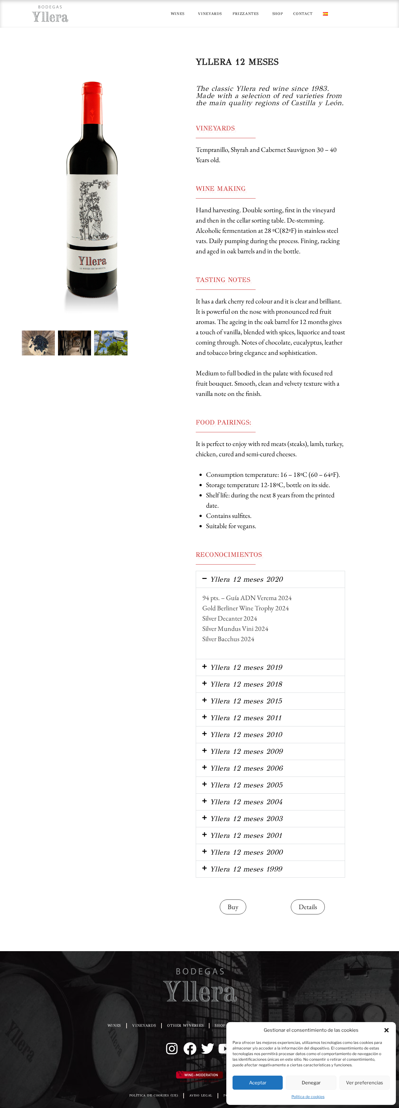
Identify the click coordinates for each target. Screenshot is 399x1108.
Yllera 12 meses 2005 (246, 785)
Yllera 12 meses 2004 (246, 801)
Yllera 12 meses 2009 (246, 751)
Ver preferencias (364, 1083)
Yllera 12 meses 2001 (246, 835)
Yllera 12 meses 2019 (246, 667)
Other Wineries (185, 1025)
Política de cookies (307, 1096)
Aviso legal (200, 1095)
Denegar (311, 1083)
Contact (302, 14)
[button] (386, 1030)
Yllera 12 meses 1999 (246, 869)
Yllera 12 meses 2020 (246, 579)
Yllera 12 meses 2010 (246, 734)
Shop (277, 14)
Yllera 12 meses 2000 (246, 852)
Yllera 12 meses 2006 (246, 768)
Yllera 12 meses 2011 (245, 717)
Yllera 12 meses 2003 (246, 818)
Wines (178, 14)
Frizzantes (246, 14)
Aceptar (258, 1083)
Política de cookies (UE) (153, 1095)
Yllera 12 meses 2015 (246, 701)
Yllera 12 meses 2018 (246, 684)
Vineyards (210, 14)
